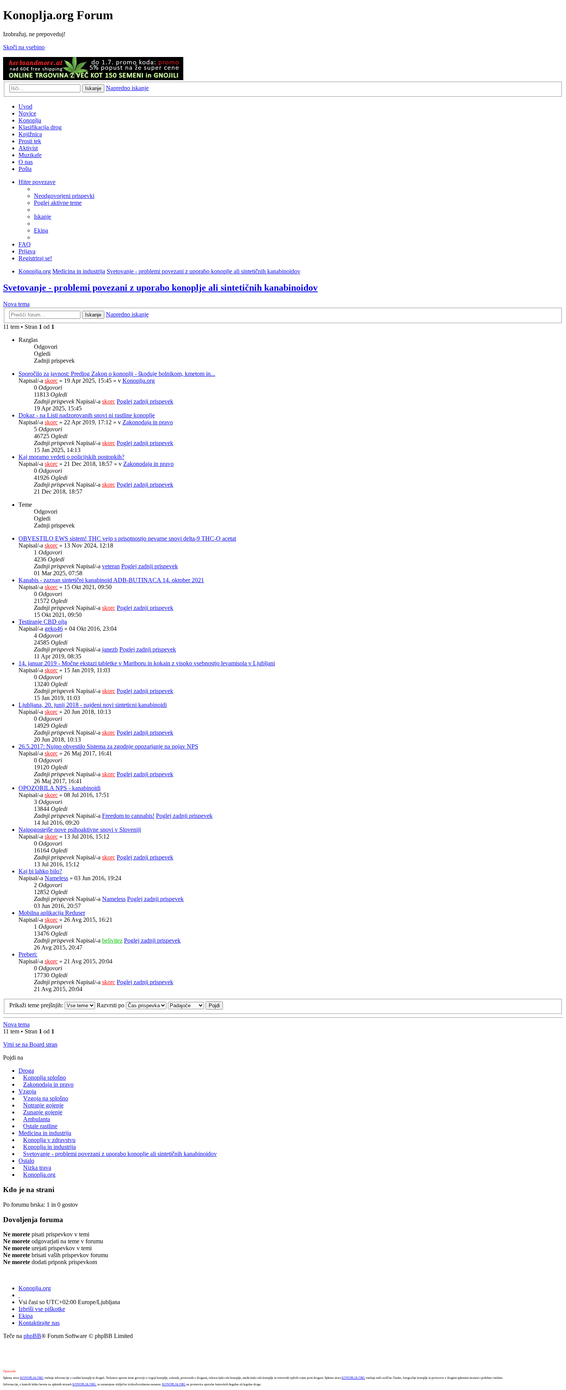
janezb (110, 649)
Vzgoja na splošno (45, 1098)
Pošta (25, 169)
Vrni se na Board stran (30, 1044)
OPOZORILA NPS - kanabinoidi (59, 788)
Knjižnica (30, 134)
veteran (111, 566)
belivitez (112, 940)
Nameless (56, 878)
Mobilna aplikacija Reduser (51, 912)
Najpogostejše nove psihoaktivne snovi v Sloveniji (79, 829)
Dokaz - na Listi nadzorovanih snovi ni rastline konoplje (86, 415)
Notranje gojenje (43, 1105)
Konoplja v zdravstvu (49, 1140)
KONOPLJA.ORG (32, 1378)
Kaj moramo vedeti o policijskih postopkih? (71, 457)
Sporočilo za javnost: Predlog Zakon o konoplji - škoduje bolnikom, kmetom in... (116, 373)
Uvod (25, 106)
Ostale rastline (40, 1126)
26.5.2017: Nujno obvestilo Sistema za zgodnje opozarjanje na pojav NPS (108, 746)
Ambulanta (36, 1119)
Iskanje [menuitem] (42, 216)
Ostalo (26, 1160)
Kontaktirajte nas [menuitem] (39, 1323)
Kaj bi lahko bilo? (40, 871)
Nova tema (16, 304)
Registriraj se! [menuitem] (35, 258)
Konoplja (29, 120)
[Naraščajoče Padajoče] (186, 1005)
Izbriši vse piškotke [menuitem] (41, 1309)
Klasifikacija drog (40, 127)
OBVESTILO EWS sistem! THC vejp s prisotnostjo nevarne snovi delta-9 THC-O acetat (127, 538)
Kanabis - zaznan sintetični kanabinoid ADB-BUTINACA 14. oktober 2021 (111, 580)
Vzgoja (27, 1091)
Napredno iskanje (127, 88)
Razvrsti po (111, 1005)
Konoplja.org (34, 271)
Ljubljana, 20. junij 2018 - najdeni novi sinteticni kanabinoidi (92, 705)
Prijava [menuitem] (26, 251)
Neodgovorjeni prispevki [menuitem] (64, 196)
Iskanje (93, 88)
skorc (51, 380)
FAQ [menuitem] (24, 244)
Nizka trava (37, 1167)
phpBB (32, 1336)
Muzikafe (30, 155)
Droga (26, 1070)
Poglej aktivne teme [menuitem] (58, 202)
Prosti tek (29, 141)
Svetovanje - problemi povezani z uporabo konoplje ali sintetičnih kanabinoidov (203, 271)
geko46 (54, 628)
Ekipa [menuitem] (41, 230)
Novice (27, 113)
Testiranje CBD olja (42, 621)
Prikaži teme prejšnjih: (37, 1005)
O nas (25, 162)
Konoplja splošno (44, 1077)
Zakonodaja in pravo (147, 422)
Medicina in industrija (78, 271)
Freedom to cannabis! (128, 815)
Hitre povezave (36, 182)
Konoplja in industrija (49, 1147)
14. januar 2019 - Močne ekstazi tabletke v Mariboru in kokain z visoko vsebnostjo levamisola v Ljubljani (146, 663)
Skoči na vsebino (24, 47)
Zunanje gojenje (42, 1112)
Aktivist (28, 148)
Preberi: (27, 954)
